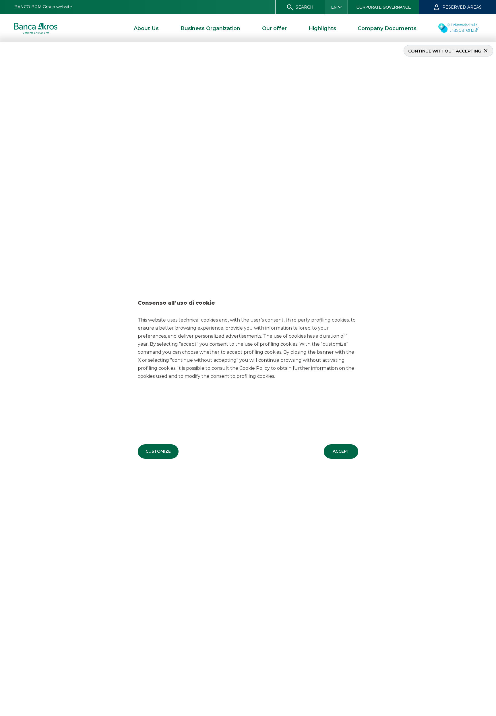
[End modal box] (2, 43)
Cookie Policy (254, 368)
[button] (158, 451)
